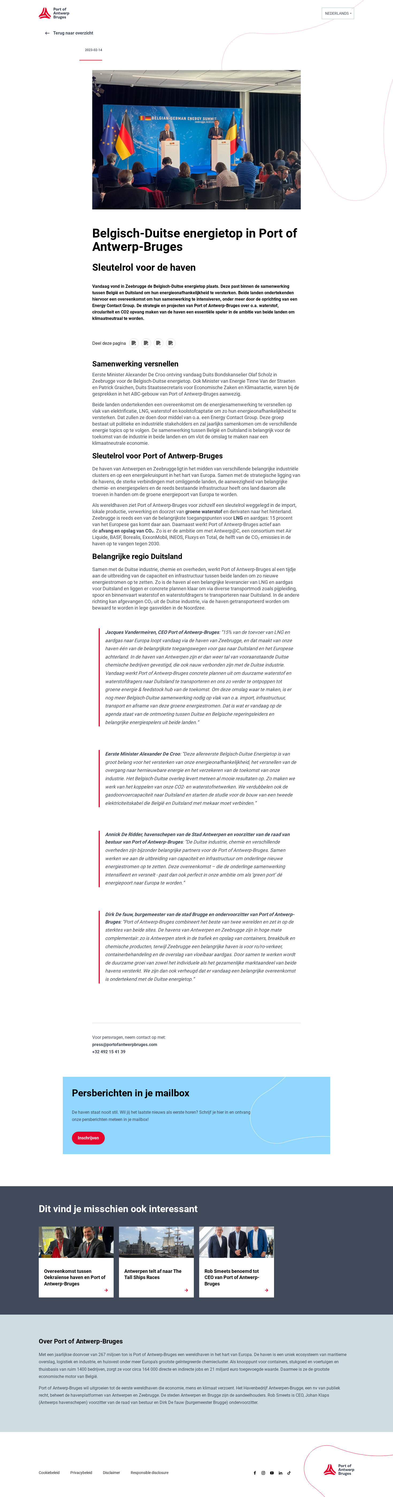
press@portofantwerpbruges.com (124, 1044)
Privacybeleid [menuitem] (81, 1473)
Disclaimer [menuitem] (111, 1473)
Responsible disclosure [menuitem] (149, 1473)
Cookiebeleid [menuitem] (49, 1473)
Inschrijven (88, 1137)
